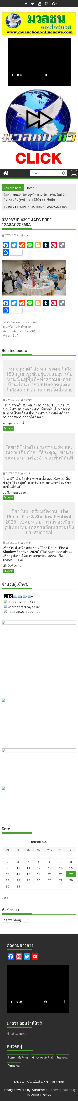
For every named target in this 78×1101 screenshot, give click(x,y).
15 (71, 868)
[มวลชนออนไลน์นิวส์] (5, 173)
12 (38, 868)
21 (61, 874)
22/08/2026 (12, 400)
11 (28, 868)
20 (50, 874)
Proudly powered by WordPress (24, 1090)
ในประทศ (8, 428)
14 (61, 868)
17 (18, 874)
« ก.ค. (5, 898)
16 (7, 874)
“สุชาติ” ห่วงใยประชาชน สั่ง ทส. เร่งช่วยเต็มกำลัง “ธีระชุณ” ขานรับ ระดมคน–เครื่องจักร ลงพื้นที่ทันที (39, 453)
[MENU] (74, 173)
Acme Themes (41, 1094)
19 (38, 874)
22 (71, 874)
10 (18, 868)
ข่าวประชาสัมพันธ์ (42, 1057)
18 (28, 874)
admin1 (28, 235)
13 (50, 868)
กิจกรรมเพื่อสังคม (18, 1057)
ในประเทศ (14, 1065)
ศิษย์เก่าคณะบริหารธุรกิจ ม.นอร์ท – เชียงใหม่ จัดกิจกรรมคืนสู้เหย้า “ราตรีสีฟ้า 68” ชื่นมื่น (20, 328)
